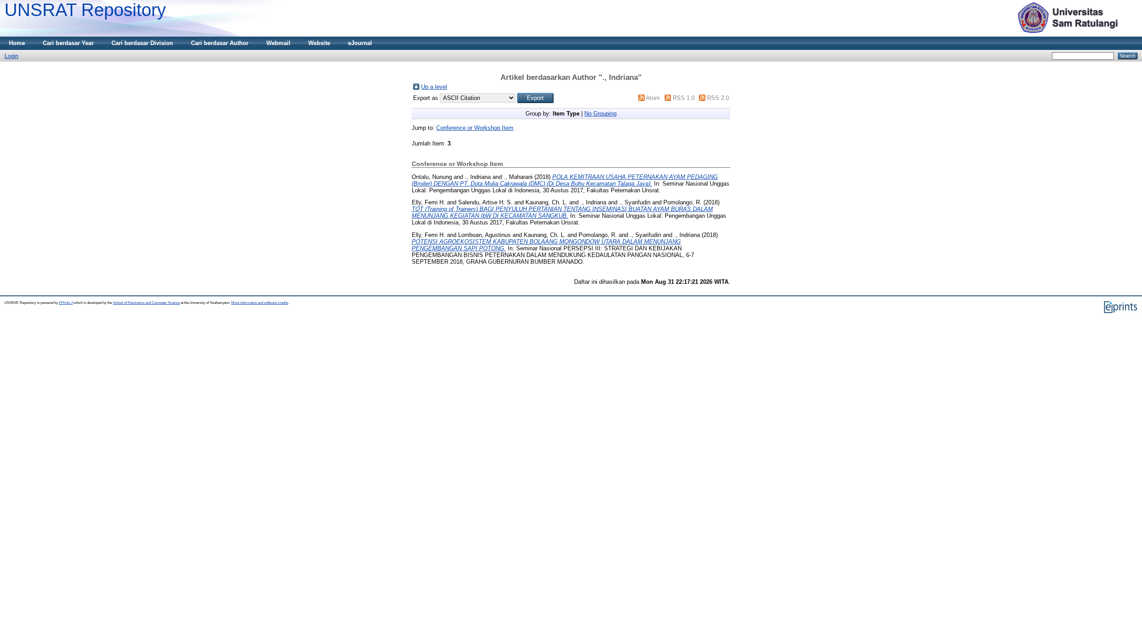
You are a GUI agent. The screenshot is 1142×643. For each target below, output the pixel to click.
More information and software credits (259, 303)
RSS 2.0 (718, 98)
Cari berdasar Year (68, 43)
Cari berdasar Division (142, 43)
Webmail (278, 43)
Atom (653, 98)
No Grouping (600, 113)
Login (11, 56)
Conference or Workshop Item (474, 127)
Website (319, 43)
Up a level (434, 86)
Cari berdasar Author (219, 43)
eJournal (360, 43)
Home (17, 43)
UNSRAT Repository (85, 10)
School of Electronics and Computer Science (146, 303)
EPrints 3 (66, 303)
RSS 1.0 (684, 98)
